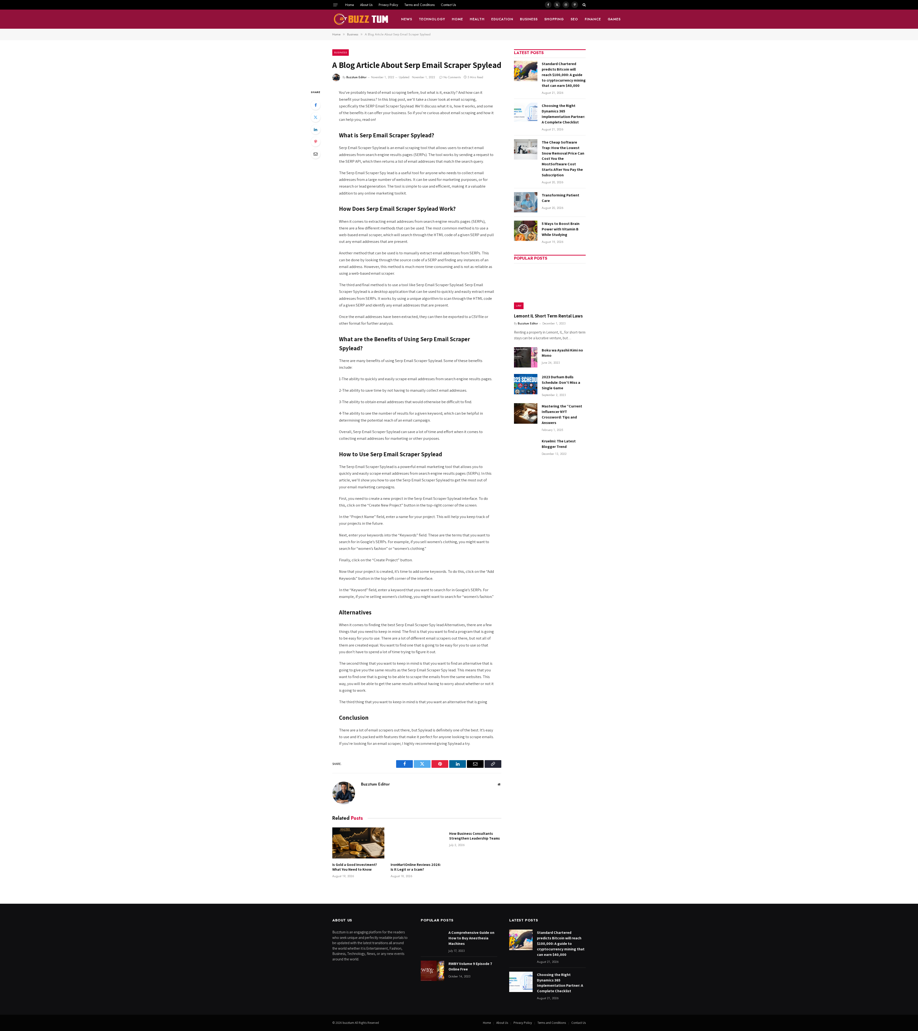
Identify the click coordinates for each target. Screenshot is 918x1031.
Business (529, 19)
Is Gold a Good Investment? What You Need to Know (354, 867)
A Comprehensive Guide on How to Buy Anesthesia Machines (471, 938)
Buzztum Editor (356, 77)
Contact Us (448, 4)
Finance (593, 19)
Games (614, 19)
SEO (574, 19)
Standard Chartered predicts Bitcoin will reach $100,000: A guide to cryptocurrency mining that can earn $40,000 (564, 74)
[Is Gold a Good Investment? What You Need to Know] (358, 842)
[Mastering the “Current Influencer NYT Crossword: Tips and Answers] (525, 413)
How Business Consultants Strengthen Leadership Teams (474, 836)
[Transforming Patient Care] (525, 202)
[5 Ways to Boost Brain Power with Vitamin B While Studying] (525, 231)
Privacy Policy (388, 4)
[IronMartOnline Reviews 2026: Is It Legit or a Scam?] (417, 842)
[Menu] (335, 4)
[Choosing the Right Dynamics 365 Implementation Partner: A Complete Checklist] (525, 113)
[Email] (315, 154)
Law (519, 305)
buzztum (349, 1023)
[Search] (584, 5)
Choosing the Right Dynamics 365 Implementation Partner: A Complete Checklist (563, 114)
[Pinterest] (315, 141)
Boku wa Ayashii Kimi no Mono (562, 353)
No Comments (452, 77)
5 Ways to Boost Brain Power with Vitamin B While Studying (560, 229)
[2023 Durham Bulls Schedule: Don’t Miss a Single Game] (525, 384)
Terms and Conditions (419, 4)
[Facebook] (315, 105)
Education (502, 19)
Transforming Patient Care (560, 198)
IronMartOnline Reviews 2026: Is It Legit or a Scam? (416, 867)
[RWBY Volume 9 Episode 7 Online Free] (432, 971)
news (406, 19)
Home (349, 4)
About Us (366, 4)
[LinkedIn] (315, 129)
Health (477, 19)
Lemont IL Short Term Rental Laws (548, 316)
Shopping (554, 19)
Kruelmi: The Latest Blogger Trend (559, 444)
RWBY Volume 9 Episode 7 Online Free (470, 966)
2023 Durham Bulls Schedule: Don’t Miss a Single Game (561, 382)
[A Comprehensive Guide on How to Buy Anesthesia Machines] (432, 940)
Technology (432, 19)
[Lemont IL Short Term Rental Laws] (550, 287)
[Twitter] (315, 117)
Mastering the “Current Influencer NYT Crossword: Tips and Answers (562, 414)
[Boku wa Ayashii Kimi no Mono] (525, 357)
